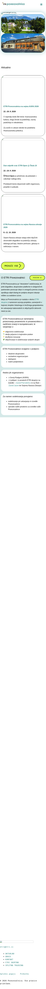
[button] (3, 32)
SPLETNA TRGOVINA (14, 965)
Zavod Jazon (14, 385)
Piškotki (23, 974)
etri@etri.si (6, 947)
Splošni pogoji (8, 974)
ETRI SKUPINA (12, 962)
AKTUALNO (9, 954)
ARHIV (8, 957)
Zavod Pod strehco (23, 383)
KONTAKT (9, 959)
